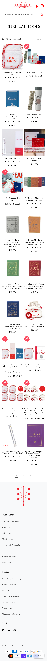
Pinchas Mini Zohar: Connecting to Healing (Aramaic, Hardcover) (13, 326)
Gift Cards (7, 533)
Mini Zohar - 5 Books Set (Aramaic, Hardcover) (34, 199)
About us (6, 527)
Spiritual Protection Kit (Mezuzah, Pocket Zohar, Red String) (13, 367)
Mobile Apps (8, 539)
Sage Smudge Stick (34, 114)
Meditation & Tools (11, 614)
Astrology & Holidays (12, 579)
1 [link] (16, 476)
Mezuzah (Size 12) (12, 158)
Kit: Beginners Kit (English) (12, 199)
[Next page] (30, 476)
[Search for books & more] (42, 14)
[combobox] (23, 15)
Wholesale (7, 562)
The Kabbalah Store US (18, 645)
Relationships (8, 602)
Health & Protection (11, 596)
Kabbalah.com (9, 557)
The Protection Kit (34, 72)
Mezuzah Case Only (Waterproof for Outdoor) (12, 452)
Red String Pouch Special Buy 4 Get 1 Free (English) (12, 411)
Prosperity (7, 608)
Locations (6, 551)
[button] (5, 6)
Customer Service (10, 522)
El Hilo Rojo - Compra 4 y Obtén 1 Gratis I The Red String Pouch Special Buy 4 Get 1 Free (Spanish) (34, 412)
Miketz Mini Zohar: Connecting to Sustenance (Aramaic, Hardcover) (13, 243)
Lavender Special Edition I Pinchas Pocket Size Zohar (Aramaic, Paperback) (34, 454)
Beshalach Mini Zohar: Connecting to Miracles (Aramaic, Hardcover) (34, 242)
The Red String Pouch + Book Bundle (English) (34, 366)
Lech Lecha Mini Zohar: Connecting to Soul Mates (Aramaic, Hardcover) (34, 286)
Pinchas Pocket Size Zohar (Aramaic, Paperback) (12, 116)
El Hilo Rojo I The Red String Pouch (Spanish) (34, 325)
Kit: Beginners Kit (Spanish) (34, 159)
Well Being (7, 590)
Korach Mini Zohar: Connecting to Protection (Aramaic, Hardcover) (12, 286)
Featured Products (11, 545)
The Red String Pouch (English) (12, 73)
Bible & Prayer (9, 585)
